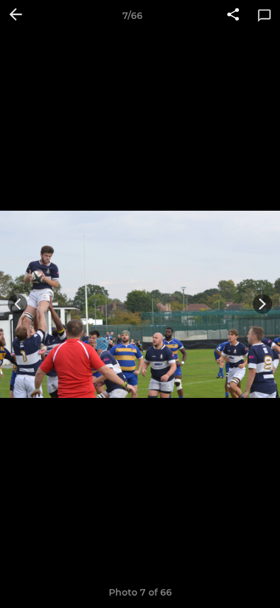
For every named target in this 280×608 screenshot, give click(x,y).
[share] (233, 16)
